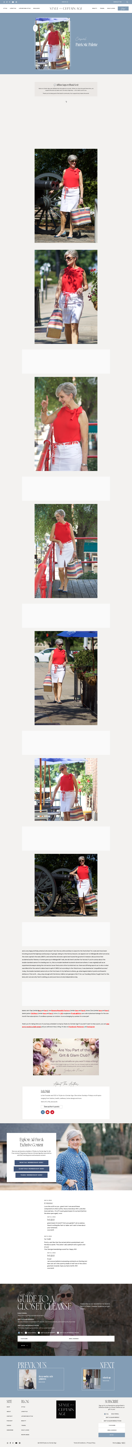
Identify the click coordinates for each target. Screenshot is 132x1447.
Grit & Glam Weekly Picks (36, 733)
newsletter (118, 2)
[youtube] (13, 2)
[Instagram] (4, 2)
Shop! (123, 8)
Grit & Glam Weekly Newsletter (39, 737)
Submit (41, 754)
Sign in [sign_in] (64, 2)
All (28, 725)
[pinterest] (9, 2)
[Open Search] (127, 2)
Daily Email (31, 729)
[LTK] (16, 2)
